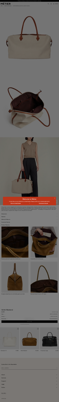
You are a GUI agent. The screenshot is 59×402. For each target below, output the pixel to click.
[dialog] (29, 201)
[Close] (54, 198)
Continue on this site (43, 203)
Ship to (16, 203)
